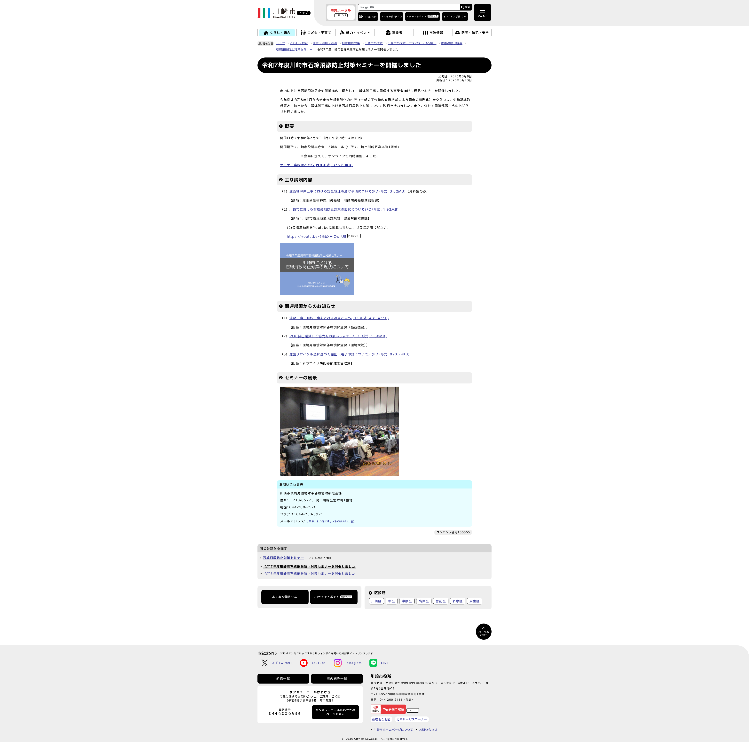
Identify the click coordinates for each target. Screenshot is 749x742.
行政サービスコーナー (412, 719)
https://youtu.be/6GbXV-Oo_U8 (323, 236)
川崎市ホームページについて (393, 729)
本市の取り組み (451, 43)
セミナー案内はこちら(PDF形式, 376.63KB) (316, 165)
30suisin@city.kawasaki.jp (330, 521)
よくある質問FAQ (285, 596)
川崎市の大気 (374, 43)
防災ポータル (341, 12)
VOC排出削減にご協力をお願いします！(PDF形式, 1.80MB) (338, 336)
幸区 (391, 601)
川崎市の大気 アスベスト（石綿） (412, 43)
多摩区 (458, 601)
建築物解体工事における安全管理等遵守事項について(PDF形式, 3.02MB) (347, 191)
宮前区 (441, 601)
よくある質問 (391, 16)
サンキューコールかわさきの (335, 712)
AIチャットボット (422, 16)
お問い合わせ (428, 729)
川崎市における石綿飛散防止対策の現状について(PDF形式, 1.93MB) (344, 209)
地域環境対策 (351, 43)
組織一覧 (283, 678)
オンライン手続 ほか (455, 16)
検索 (467, 7)
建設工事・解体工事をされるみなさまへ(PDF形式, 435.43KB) (339, 318)
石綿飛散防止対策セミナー (294, 49)
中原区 (407, 601)
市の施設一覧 (337, 678)
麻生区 (474, 601)
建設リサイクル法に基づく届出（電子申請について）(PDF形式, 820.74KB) (349, 354)
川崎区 (376, 601)
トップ (280, 43)
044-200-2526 (302, 507)
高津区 (424, 601)
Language (370, 16)
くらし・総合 (299, 43)
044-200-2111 (391, 699)
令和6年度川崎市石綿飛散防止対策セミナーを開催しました (309, 573)
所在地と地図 (381, 719)
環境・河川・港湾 (325, 43)
